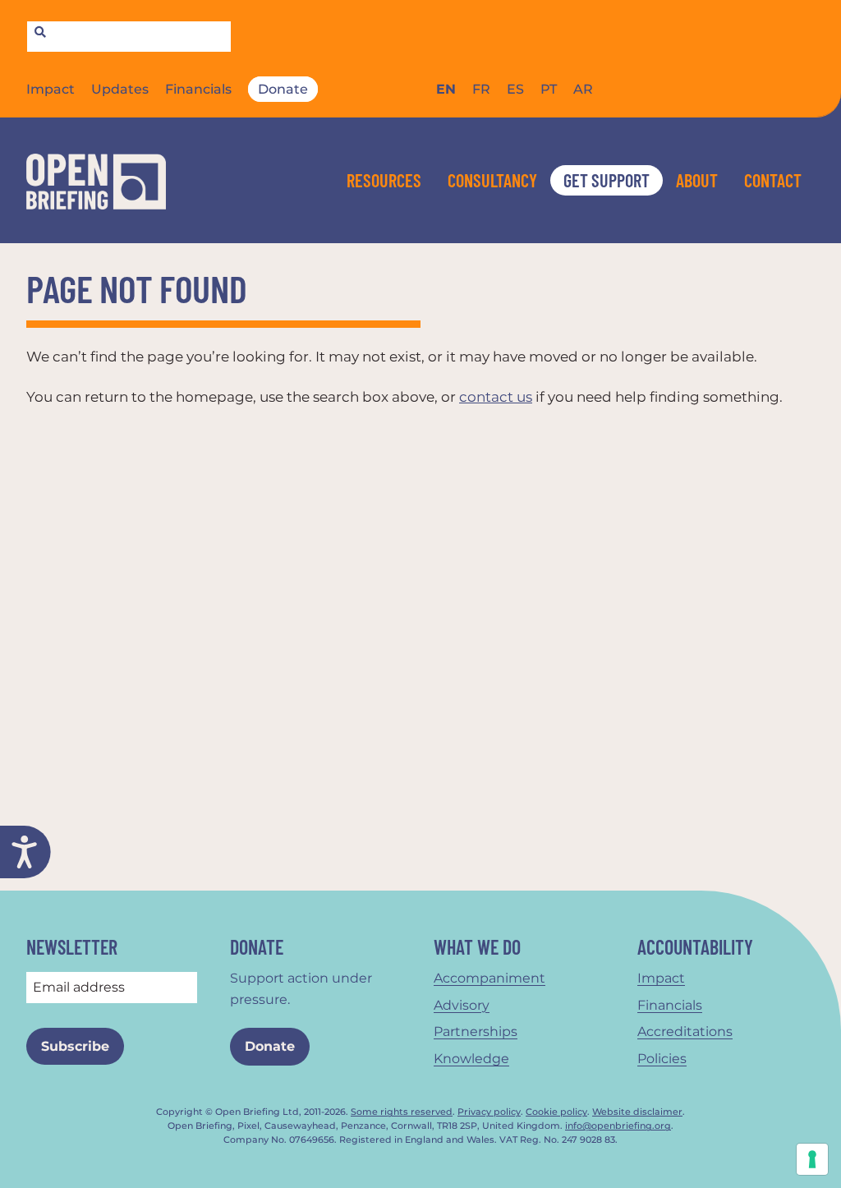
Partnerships (475, 1031)
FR (481, 89)
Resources (384, 180)
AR (583, 89)
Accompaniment (489, 978)
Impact (50, 89)
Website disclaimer (637, 1112)
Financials (198, 89)
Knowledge (471, 1058)
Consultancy (492, 180)
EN (446, 89)
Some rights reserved (402, 1112)
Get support (606, 180)
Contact (773, 180)
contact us (495, 397)
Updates (120, 89)
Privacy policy (489, 1112)
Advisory (461, 1005)
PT (548, 89)
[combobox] (129, 37)
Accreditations (685, 1031)
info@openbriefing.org (618, 1126)
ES (515, 89)
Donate (283, 89)
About (697, 180)
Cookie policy (556, 1112)
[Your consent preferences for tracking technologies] (812, 1159)
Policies (662, 1058)
